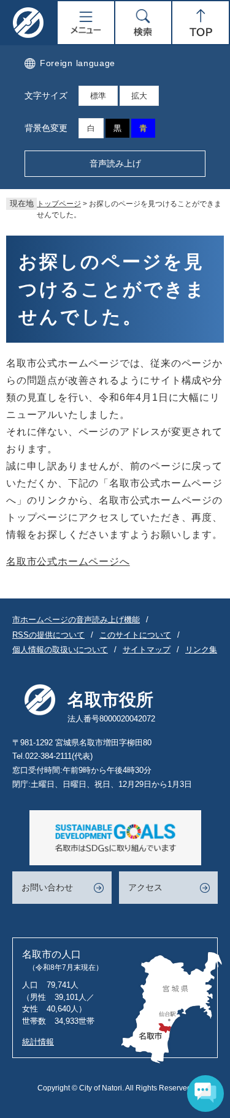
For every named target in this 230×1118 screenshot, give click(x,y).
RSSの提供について (48, 634)
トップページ (59, 203)
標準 (98, 95)
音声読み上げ (115, 163)
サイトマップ (147, 649)
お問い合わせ (47, 887)
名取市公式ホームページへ (68, 561)
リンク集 (201, 649)
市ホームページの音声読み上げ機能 (76, 619)
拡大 (139, 95)
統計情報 (38, 1041)
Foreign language (77, 63)
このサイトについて (135, 634)
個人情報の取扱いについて (60, 649)
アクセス (145, 887)
